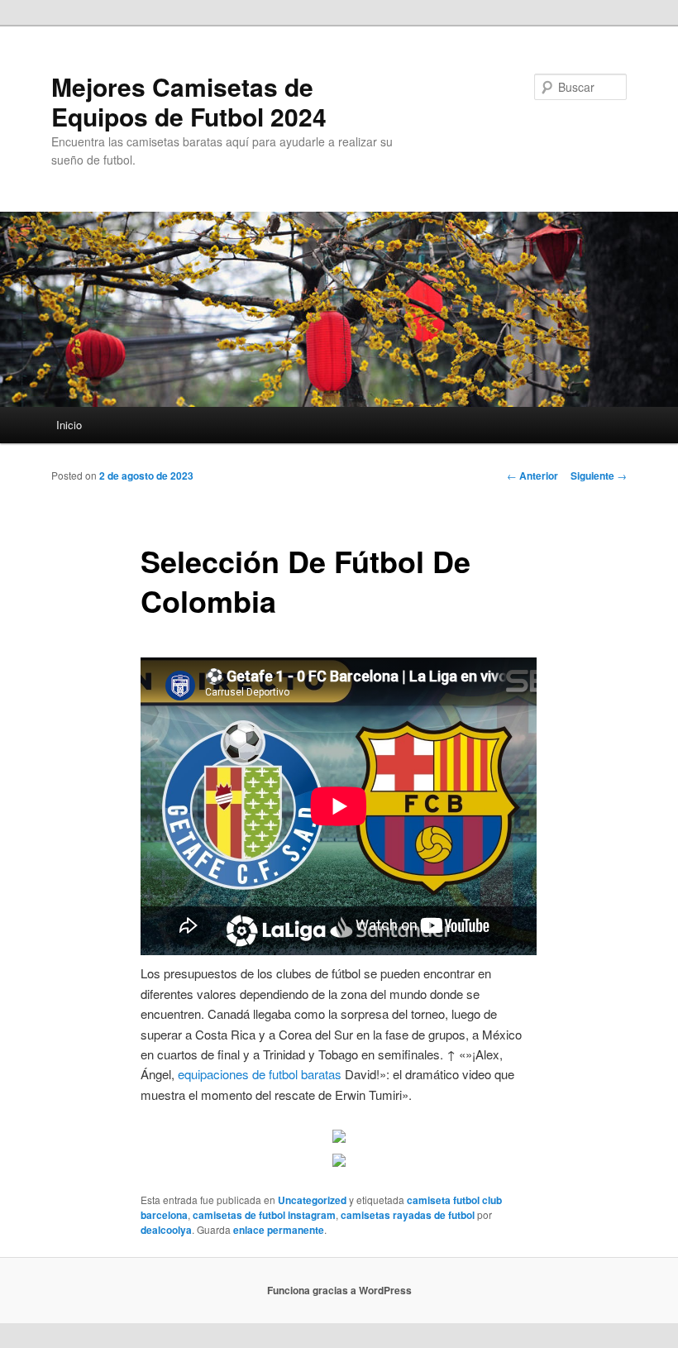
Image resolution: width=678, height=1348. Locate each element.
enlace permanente (278, 1229)
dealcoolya (166, 1229)
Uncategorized (312, 1200)
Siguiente (599, 475)
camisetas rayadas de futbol (408, 1214)
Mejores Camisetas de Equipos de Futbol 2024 (189, 101)
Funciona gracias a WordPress (339, 1290)
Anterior (532, 475)
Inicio (69, 425)
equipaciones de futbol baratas (259, 1074)
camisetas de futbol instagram (264, 1214)
